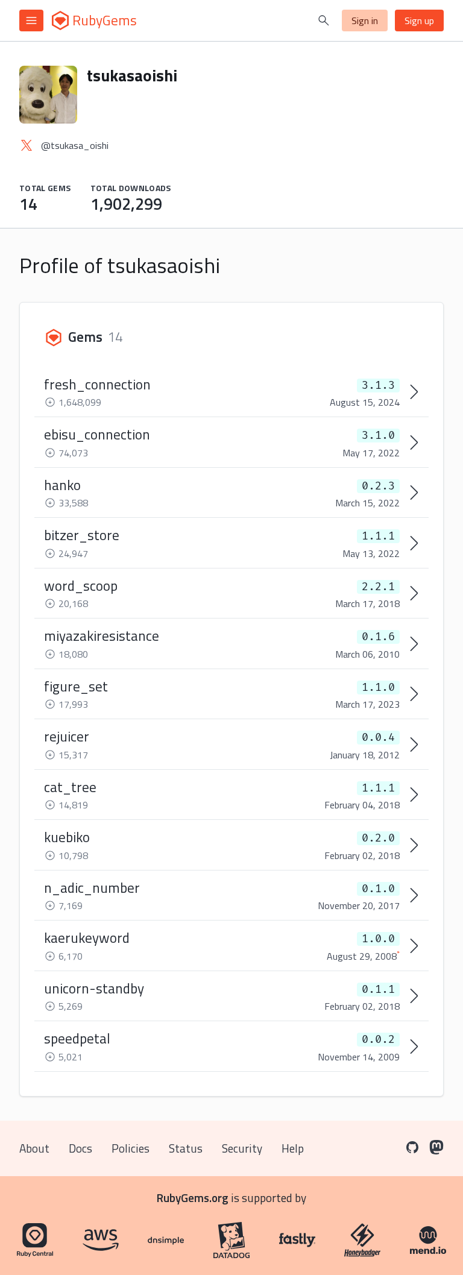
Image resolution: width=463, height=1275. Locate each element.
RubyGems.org (192, 1197)
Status (186, 1148)
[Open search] (324, 20)
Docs (80, 1148)
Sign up (419, 20)
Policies (131, 1148)
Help (293, 1148)
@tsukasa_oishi (75, 145)
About (34, 1148)
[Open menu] (31, 20)
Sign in (364, 20)
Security (242, 1148)
